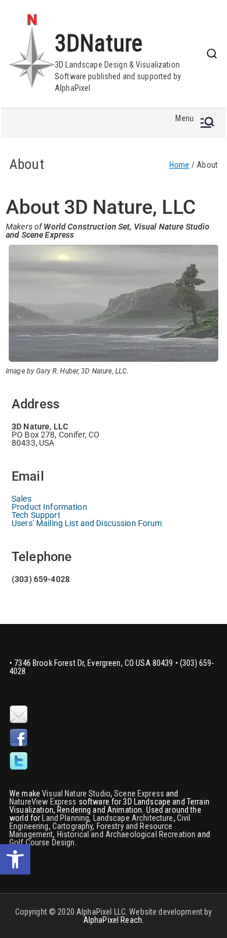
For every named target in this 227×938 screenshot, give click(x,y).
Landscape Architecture (133, 818)
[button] (15, 859)
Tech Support (36, 515)
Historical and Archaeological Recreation (126, 834)
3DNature (99, 43)
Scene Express (139, 793)
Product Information (49, 507)
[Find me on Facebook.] (18, 738)
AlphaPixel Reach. (113, 920)
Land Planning (65, 818)
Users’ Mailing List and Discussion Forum (87, 523)
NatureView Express (43, 801)
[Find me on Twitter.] (18, 761)
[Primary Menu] (207, 123)
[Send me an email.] (18, 715)
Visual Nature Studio (76, 793)
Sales (21, 498)
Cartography (72, 826)
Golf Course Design (42, 842)
